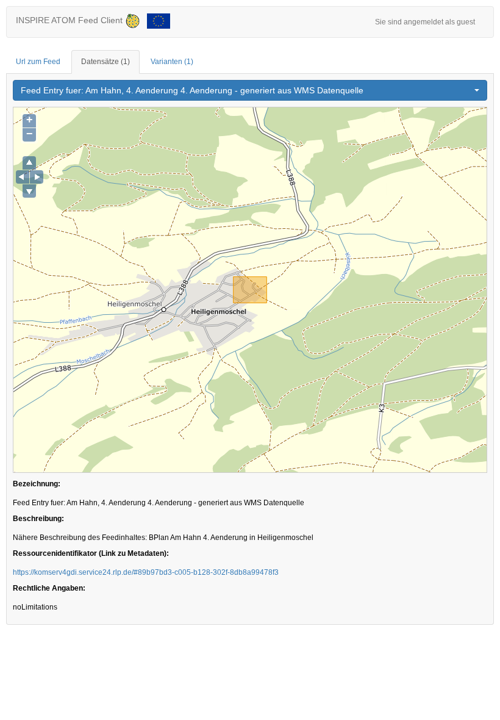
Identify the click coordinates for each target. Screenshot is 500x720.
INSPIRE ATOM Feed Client (70, 20)
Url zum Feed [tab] (38, 61)
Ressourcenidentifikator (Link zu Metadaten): (91, 553)
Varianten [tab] (172, 61)
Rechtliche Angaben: (49, 588)
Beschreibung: (38, 518)
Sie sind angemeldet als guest (425, 22)
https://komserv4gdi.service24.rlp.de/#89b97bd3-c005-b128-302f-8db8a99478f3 (146, 572)
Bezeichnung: (36, 484)
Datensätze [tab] (105, 61)
